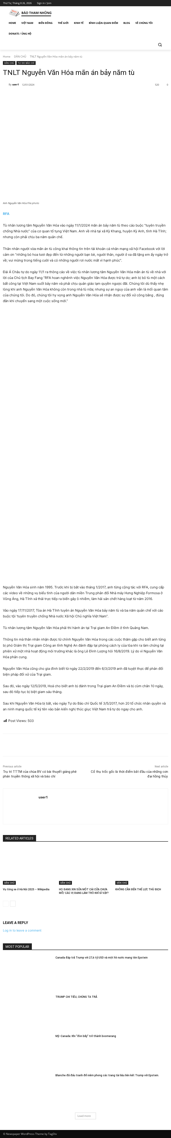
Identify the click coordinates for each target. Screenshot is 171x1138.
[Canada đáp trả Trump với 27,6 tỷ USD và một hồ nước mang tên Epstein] (28, 973)
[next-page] (13, 904)
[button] (160, 44)
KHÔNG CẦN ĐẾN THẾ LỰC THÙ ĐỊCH (138, 889)
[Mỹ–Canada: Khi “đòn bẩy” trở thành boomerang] (28, 1051)
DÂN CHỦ (20, 56)
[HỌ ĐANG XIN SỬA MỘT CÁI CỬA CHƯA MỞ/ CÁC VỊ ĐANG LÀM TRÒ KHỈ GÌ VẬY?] (85, 865)
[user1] (6, 84)
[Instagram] (146, 3)
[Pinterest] (54, 96)
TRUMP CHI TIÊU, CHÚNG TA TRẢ (76, 996)
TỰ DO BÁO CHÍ (26, 62)
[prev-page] (5, 904)
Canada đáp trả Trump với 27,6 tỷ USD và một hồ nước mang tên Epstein (101, 957)
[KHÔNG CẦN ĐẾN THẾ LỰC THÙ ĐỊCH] (141, 865)
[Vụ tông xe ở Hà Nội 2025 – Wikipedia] (29, 865)
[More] (75, 96)
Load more (84, 1116)
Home (6, 56)
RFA (6, 214)
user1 (15, 84)
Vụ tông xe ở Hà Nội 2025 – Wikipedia (26, 889)
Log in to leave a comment (22, 930)
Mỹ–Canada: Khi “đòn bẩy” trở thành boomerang (85, 1036)
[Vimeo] (159, 3)
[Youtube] (165, 3)
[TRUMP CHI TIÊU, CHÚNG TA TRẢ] (28, 1012)
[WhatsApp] (65, 96)
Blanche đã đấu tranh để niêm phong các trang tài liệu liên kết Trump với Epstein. (107, 1075)
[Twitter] (153, 3)
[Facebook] (140, 3)
